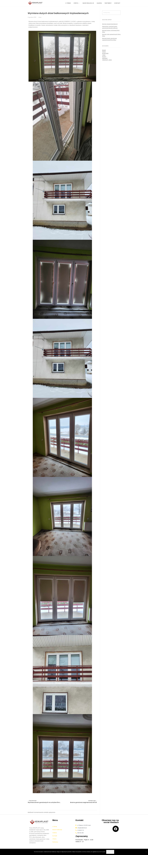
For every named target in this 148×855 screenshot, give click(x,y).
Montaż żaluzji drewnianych (110, 24)
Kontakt (54, 836)
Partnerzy (55, 842)
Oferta (54, 839)
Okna (103, 55)
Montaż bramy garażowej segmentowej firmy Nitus (109, 39)
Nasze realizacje (57, 830)
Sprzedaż (104, 58)
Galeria (54, 833)
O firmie (54, 826)
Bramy (104, 50)
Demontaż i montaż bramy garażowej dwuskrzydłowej (109, 27)
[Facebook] (116, 829)
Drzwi (40, 17)
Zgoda (110, 851)
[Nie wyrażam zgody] (146, 852)
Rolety (104, 56)
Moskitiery (105, 53)
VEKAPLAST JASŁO (107, 60)
